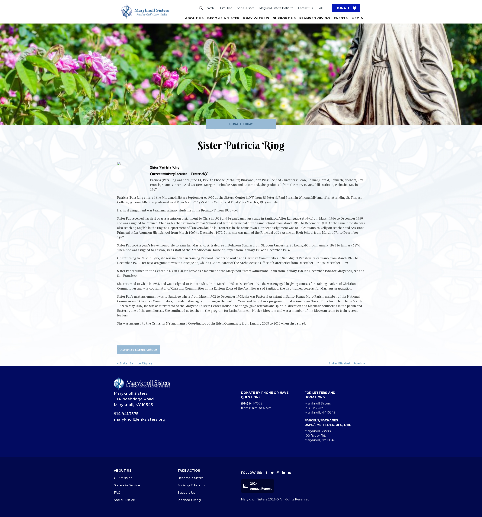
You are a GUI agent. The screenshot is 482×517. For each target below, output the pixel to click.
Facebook (266, 472)
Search (209, 8)
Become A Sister (223, 18)
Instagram (278, 472)
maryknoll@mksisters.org (139, 419)
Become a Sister (190, 478)
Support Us (284, 18)
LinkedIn (283, 472)
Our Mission (123, 478)
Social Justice (246, 8)
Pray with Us (256, 18)
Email (289, 472)
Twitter (272, 472)
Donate (343, 8)
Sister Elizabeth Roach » (347, 363)
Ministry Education (192, 485)
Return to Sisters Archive (138, 349)
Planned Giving (314, 18)
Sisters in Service (127, 485)
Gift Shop (226, 8)
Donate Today (241, 124)
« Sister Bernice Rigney (134, 363)
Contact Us (305, 8)
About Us (194, 18)
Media (357, 18)
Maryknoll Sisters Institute (276, 8)
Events (341, 18)
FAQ (320, 8)
